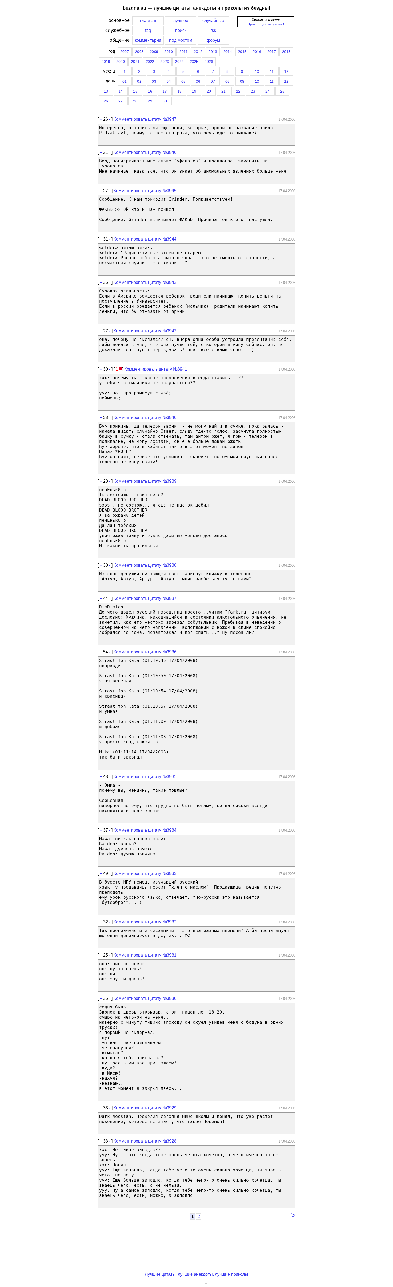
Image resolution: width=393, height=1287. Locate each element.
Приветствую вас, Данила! (266, 24)
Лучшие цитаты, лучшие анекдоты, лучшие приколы (196, 1274)
